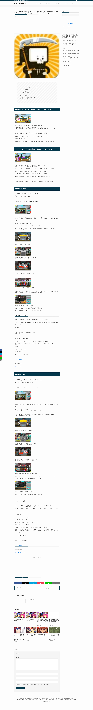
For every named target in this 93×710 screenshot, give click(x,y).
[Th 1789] (23, 270)
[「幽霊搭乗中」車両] (23, 286)
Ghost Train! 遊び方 (24, 89)
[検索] (78, 0)
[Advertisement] (37, 24)
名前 (17, 671)
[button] (18, 583)
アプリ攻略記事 (51, 698)
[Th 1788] (23, 255)
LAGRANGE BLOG (20, 3)
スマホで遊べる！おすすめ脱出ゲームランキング (51, 699)
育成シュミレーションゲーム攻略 (66, 698)
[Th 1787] (23, 241)
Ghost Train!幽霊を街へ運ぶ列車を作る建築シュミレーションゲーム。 (33, 86)
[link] (27, 601)
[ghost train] (23, 122)
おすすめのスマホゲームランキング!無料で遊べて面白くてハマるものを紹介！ (29, 699)
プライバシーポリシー (66, 29)
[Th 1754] (23, 489)
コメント (18, 657)
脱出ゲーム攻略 (23, 698)
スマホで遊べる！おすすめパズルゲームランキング (68, 699)
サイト (17, 680)
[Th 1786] (23, 213)
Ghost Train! (24, 100)
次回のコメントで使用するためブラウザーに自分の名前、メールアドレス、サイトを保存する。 (33, 684)
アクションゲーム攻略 (34, 698)
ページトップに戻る (70, 22)
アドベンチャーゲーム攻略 (43, 698)
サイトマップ (64, 31)
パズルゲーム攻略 (57, 698)
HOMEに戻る (70, 23)
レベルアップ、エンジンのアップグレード (29, 91)
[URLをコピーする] (56, 583)
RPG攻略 (28, 698)
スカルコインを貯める (26, 92)
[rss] (76, 0)
